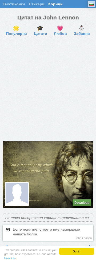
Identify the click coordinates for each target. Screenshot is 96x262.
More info (10, 258)
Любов (60, 31)
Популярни (16, 31)
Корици (55, 4)
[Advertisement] (48, 90)
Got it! (76, 251)
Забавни (82, 31)
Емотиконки (14, 4)
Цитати (40, 31)
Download (81, 203)
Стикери (37, 4)
